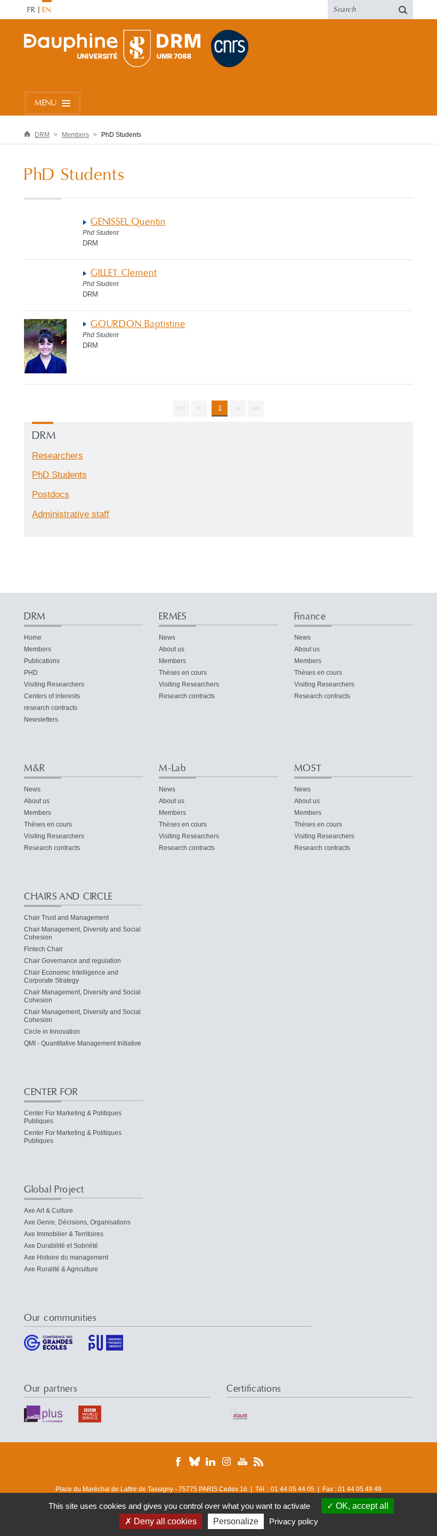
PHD (31, 672)
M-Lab (172, 768)
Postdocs (50, 494)
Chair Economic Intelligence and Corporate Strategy (71, 976)
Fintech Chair (43, 949)
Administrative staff (70, 514)
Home (33, 637)
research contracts (50, 708)
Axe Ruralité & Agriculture (61, 1269)
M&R (34, 768)
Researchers (57, 456)
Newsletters (41, 719)
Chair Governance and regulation (72, 961)
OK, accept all (361, 1505)
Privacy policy (293, 1521)
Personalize (235, 1521)
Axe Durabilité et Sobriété (61, 1245)
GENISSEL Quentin (128, 222)
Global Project (54, 1189)
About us (171, 649)
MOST (308, 768)
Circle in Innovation (52, 1031)
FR (31, 10)
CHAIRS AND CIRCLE (68, 896)
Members (75, 134)
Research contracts (187, 696)
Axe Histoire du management (66, 1257)
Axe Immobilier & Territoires (63, 1234)
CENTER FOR (51, 1092)
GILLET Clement (124, 273)
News (167, 637)
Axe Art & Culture (48, 1210)
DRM (42, 134)
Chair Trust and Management (66, 917)
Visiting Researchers (54, 684)
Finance (310, 616)
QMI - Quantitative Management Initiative (82, 1043)
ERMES (173, 616)
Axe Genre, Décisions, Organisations (77, 1222)
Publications (42, 661)
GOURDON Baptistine (138, 324)
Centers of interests (52, 696)
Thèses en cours (183, 672)
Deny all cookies (164, 1521)
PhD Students (59, 475)
